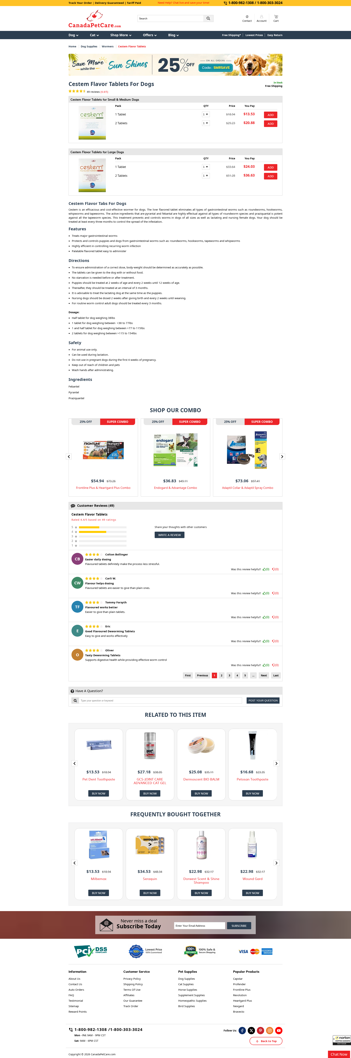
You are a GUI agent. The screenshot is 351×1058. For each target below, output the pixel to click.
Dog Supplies (89, 46)
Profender (239, 984)
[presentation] (69, 456)
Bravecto (238, 1011)
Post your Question (263, 700)
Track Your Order (80, 3)
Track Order (130, 1006)
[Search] (208, 18)
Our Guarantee (132, 1000)
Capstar (238, 978)
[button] (342, 1040)
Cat (92, 35)
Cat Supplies (186, 984)
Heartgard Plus (242, 1000)
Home (72, 46)
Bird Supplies (186, 1006)
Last (276, 675)
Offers (148, 35)
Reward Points (78, 1011)
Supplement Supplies (191, 995)
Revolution (240, 995)
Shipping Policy (133, 984)
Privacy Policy (132, 978)
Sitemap (74, 1006)
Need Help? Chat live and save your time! (183, 2)
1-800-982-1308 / (92, 1030)
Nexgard (238, 1006)
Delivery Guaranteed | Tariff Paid (118, 3)
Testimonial (76, 1000)
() (267, 569)
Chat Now (339, 1054)
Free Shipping (273, 86)
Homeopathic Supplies (192, 1000)
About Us (74, 978)
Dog (72, 35)
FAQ (71, 995)
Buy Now (98, 793)
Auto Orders (76, 989)
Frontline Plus (241, 989)
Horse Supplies (187, 989)
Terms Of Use (131, 989)
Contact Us (75, 984)
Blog (171, 35)
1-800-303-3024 (126, 1030)
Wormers (108, 46)
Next (264, 675)
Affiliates (128, 995)
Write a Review (169, 535)
